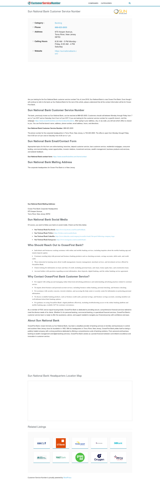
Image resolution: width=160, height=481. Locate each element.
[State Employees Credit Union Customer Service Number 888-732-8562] (42, 457)
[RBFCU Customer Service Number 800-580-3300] (42, 443)
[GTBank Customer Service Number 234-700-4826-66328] (61, 443)
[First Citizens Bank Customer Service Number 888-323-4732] (99, 443)
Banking (58, 22)
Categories (106, 3)
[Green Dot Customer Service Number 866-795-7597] (80, 457)
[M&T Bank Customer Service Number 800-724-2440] (61, 457)
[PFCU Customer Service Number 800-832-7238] (118, 457)
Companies (93, 3)
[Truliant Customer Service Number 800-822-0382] (80, 443)
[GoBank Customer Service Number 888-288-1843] (118, 443)
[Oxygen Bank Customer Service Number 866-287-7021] (99, 457)
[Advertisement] (104, 37)
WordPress (67, 477)
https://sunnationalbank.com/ (66, 52)
